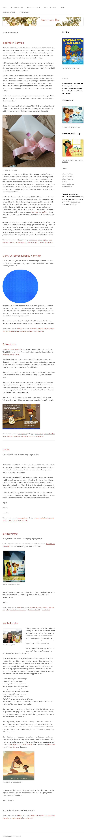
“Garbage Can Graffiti (39, 212)
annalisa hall (33, 240)
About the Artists (16, 7)
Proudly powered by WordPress (12, 836)
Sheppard (17, 436)
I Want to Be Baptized (71, 127)
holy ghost (22, 242)
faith (46, 815)
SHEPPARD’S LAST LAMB (11, 354)
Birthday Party (10, 533)
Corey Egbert (13, 747)
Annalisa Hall (49, 242)
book (50, 240)
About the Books (50, 7)
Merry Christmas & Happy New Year (22, 255)
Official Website (25, 12)
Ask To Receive (10, 623)
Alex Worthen (39, 434)
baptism (45, 240)
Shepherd (16, 331)
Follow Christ (9, 344)
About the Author (33, 7)
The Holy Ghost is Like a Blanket (72, 161)
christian (44, 607)
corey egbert (40, 815)
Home (4, 7)
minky (4, 520)
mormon (29, 242)
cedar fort (6, 242)
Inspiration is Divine (13, 42)
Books (20, 240)
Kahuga (74, 204)
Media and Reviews (9, 12)
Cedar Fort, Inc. (75, 202)
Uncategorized (22, 434)
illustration (16, 610)
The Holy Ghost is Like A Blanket (21, 744)
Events (63, 7)
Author (40, 240)
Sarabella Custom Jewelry (12, 349)
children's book (14, 242)
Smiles (6, 449)
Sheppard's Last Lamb (70, 68)
